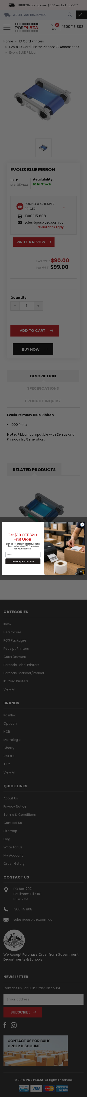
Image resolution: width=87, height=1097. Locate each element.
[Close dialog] (82, 524)
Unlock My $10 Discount (23, 561)
